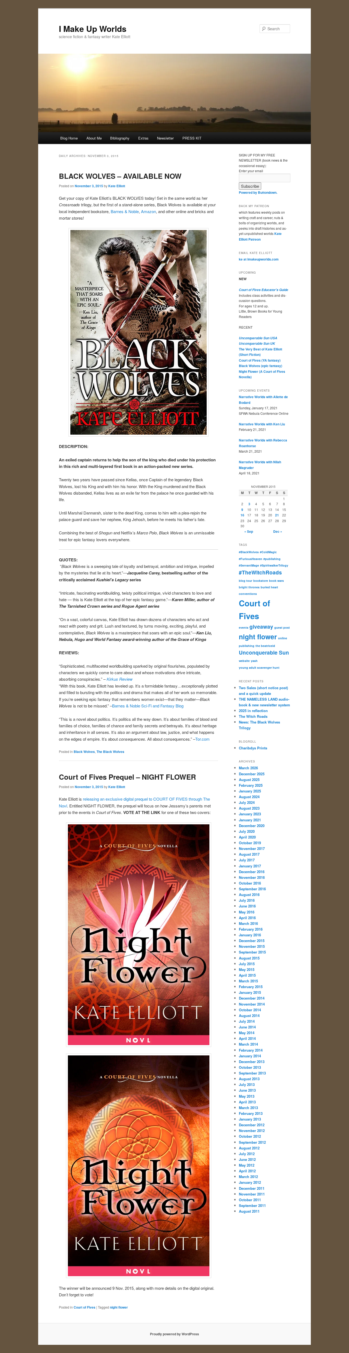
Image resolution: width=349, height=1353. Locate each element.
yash (254, 661)
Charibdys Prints (253, 747)
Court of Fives (84, 1307)
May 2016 (246, 912)
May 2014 (246, 1032)
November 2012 (252, 1130)
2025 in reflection (253, 710)
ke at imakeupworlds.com (259, 259)
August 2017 (249, 854)
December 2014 (251, 998)
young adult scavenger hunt (259, 667)
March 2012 (248, 1176)
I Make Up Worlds (93, 28)
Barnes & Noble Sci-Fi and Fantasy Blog (147, 706)
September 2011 (252, 1205)
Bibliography (120, 138)
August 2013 (249, 1078)
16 (242, 515)
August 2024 (249, 796)
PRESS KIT (191, 138)
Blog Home (69, 138)
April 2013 (247, 1101)
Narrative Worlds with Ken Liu (262, 424)
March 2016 (248, 923)
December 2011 (251, 1188)
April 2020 (247, 837)
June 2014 (247, 1027)
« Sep (248, 531)
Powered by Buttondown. (258, 192)
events (243, 627)
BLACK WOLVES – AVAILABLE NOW (120, 176)
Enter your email (251, 170)
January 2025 (250, 791)
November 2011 (252, 1194)
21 (277, 515)
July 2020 (247, 831)
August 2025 (249, 779)
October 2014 (250, 1009)
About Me (94, 138)
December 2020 (251, 825)
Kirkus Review (120, 679)
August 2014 (249, 1015)
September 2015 (252, 952)
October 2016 (250, 883)
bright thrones (249, 587)
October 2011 (250, 1199)
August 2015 (249, 958)
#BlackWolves (249, 552)
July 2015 (247, 963)
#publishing (272, 559)
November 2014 (252, 1004)
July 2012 (247, 1153)
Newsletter (165, 138)
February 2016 (251, 929)
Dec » (277, 531)
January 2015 (250, 992)
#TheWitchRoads (260, 572)
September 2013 (252, 1073)
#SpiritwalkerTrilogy (274, 565)
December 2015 (251, 940)
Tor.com (202, 739)
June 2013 (247, 1090)
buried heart (269, 587)
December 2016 (251, 871)
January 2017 (250, 865)
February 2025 (251, 785)
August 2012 (249, 1148)
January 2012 (250, 1182)
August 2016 (249, 894)
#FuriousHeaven (250, 559)
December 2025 (251, 773)
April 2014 (247, 1038)
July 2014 (247, 1021)
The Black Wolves (110, 751)
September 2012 (252, 1142)
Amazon (148, 211)
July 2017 (247, 859)
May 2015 (246, 969)
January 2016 (250, 934)
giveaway (261, 626)
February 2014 (251, 1050)
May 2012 (246, 1165)
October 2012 (250, 1136)
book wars (276, 581)
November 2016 (252, 877)
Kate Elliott (116, 185)
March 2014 (248, 1044)
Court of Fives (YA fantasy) (260, 360)
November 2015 (252, 946)
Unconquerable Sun (264, 652)
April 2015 (247, 975)
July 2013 (247, 1084)
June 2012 (247, 1159)
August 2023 (249, 808)
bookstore (260, 581)
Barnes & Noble (125, 211)
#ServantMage (249, 565)
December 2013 (251, 1061)
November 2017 (252, 848)
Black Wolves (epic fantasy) (260, 365)
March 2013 (248, 1107)
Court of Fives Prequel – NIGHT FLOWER (127, 777)
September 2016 (252, 888)
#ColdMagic (268, 552)
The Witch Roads (253, 716)
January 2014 (250, 1055)
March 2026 (248, 767)
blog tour (245, 581)
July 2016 (247, 900)
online (282, 638)
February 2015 (251, 986)
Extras (143, 138)
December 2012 (251, 1124)
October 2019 (250, 842)
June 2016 (247, 906)
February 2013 (251, 1113)
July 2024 (247, 802)
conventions (248, 594)
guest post (282, 627)
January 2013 (250, 1119)
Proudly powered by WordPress (174, 1333)
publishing (246, 646)
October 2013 (250, 1067)
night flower (119, 1307)
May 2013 (246, 1096)
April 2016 (247, 917)
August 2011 (249, 1211)
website (244, 661)
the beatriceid (265, 646)
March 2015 (248, 980)
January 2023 (250, 813)
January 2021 (250, 819)
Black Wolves (84, 751)
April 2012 (247, 1170)
